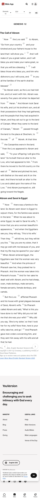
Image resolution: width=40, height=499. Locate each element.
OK (34, 475)
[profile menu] (34, 4)
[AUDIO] (30, 13)
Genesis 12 (5, 12)
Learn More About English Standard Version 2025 (17, 358)
